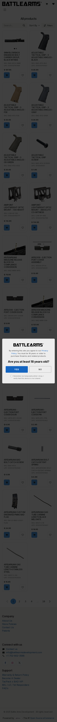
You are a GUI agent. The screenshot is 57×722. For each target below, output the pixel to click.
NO (40, 369)
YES (16, 369)
